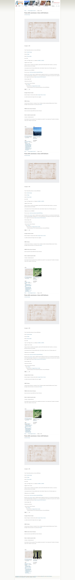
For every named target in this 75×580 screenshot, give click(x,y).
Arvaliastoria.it (17, 576)
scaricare (30, 74)
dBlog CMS (42, 576)
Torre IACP (34, 559)
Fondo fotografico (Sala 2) (32, 10)
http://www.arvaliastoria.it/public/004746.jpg (36, 72)
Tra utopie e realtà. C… (28, 144)
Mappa (28, 54)
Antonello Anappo (27, 14)
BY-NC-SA (35, 576)
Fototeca (29, 84)
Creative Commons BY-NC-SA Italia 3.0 (40, 217)
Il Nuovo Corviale (27, 143)
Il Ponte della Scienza (28, 429)
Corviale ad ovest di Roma (37, 136)
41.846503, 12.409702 (40, 60)
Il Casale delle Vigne (28, 145)
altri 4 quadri (35, 138)
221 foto (28, 137)
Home (25, 10)
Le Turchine (27, 290)
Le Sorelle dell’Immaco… (28, 148)
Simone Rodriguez (49, 576)
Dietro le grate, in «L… (28, 149)
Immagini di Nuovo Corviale (41, 94)
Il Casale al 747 (27, 289)
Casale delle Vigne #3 (28, 288)
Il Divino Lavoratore (28, 428)
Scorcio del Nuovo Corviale (37, 418)
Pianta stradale (29, 56)
